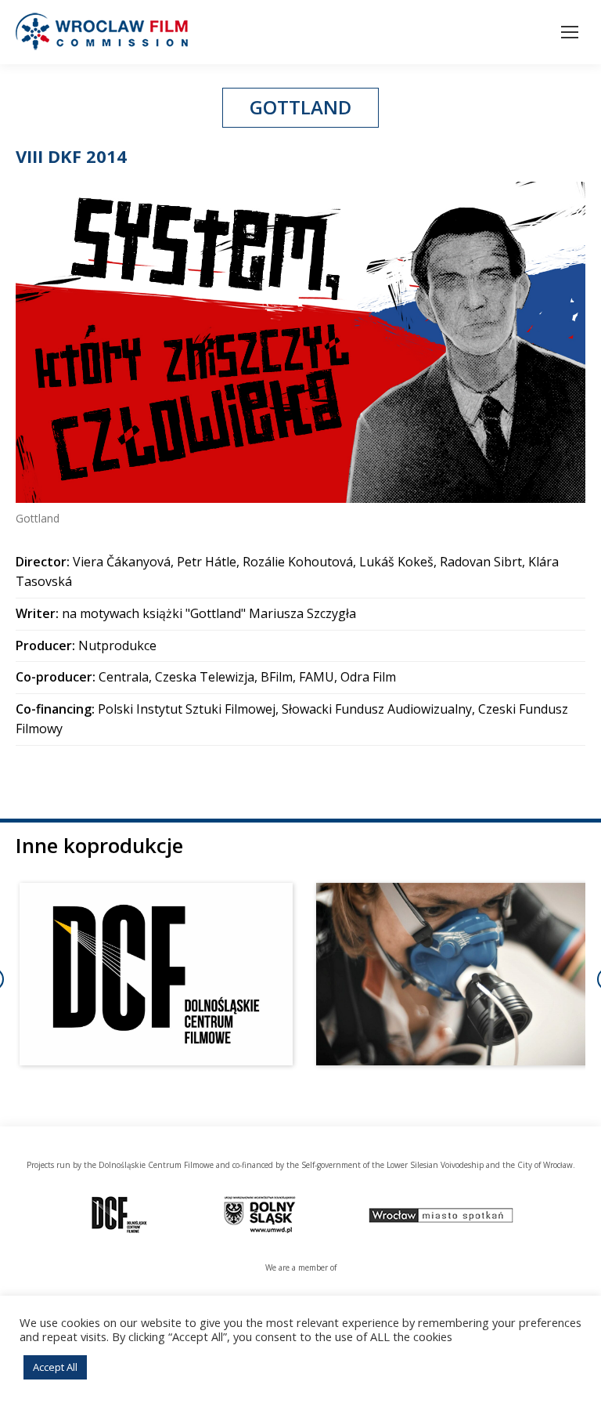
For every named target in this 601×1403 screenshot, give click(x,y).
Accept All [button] (55, 1367)
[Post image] (156, 974)
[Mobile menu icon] (569, 32)
